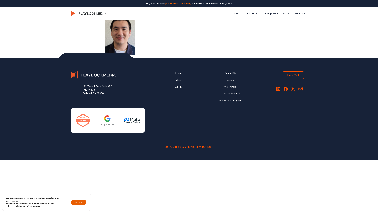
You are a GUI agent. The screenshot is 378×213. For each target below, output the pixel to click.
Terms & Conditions (230, 93)
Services (249, 13)
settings (36, 206)
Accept (78, 202)
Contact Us (230, 73)
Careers (230, 80)
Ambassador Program (230, 100)
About (286, 13)
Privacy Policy (230, 86)
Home (178, 73)
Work (237, 13)
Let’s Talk (300, 13)
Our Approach (270, 13)
